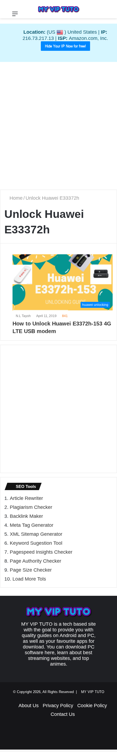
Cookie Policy (92, 706)
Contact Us (63, 714)
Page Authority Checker (35, 561)
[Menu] (15, 16)
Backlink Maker (26, 516)
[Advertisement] (58, 125)
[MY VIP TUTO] (58, 9)
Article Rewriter (26, 498)
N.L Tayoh (24, 316)
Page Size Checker (31, 570)
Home (16, 198)
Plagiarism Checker (31, 507)
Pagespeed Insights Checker (41, 552)
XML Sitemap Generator (36, 534)
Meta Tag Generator (31, 525)
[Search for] (110, 16)
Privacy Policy (58, 706)
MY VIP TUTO (93, 692)
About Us (29, 706)
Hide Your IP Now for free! (65, 46)
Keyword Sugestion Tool (36, 543)
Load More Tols (29, 579)
